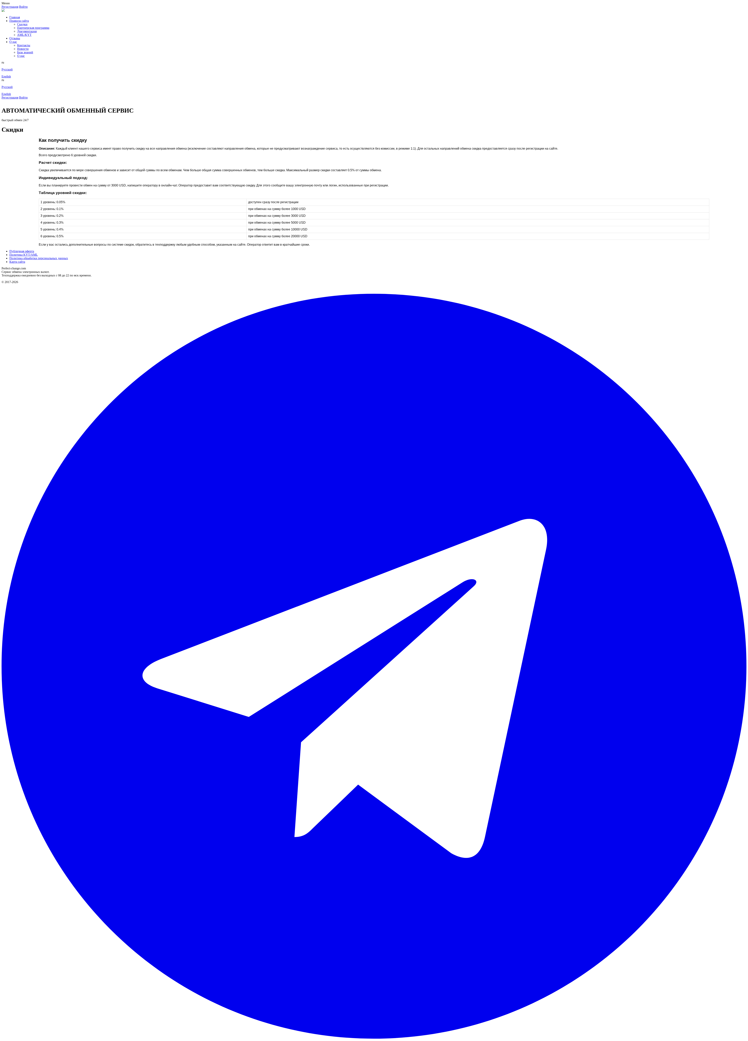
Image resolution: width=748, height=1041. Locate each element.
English (6, 76)
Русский (7, 69)
